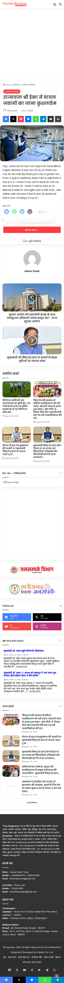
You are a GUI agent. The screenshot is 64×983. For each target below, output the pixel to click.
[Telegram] (43, 119)
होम (4, 957)
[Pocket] (21, 119)
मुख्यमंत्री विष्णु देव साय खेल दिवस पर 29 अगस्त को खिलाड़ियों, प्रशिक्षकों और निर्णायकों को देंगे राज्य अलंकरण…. (47, 451)
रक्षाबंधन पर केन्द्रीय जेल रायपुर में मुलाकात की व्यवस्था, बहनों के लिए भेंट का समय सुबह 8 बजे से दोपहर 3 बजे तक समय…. (41, 786)
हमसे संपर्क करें (23, 957)
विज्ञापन (58, 957)
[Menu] (60, 5)
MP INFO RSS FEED (32, 962)
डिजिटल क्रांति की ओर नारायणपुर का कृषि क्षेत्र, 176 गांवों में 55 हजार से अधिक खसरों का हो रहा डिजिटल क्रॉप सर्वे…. (16, 406)
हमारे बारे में (12, 957)
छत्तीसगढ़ (16, 84)
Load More (32, 802)
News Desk (12, 110)
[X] (13, 119)
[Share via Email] (51, 119)
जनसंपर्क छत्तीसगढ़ (28, 84)
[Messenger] (28, 119)
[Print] (58, 119)
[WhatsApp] (36, 119)
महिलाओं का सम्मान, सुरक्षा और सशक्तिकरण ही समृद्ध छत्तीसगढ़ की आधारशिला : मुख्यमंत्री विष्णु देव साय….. (41, 770)
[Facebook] (6, 119)
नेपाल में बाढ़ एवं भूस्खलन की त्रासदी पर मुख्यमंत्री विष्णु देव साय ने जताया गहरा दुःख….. (15, 450)
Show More (31, 229)
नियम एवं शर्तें (48, 957)
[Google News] (32, 241)
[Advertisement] (32, 44)
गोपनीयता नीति (37, 957)
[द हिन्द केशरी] (14, 4)
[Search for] (54, 5)
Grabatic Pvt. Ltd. (45, 952)
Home (8, 84)
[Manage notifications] (56, 976)
